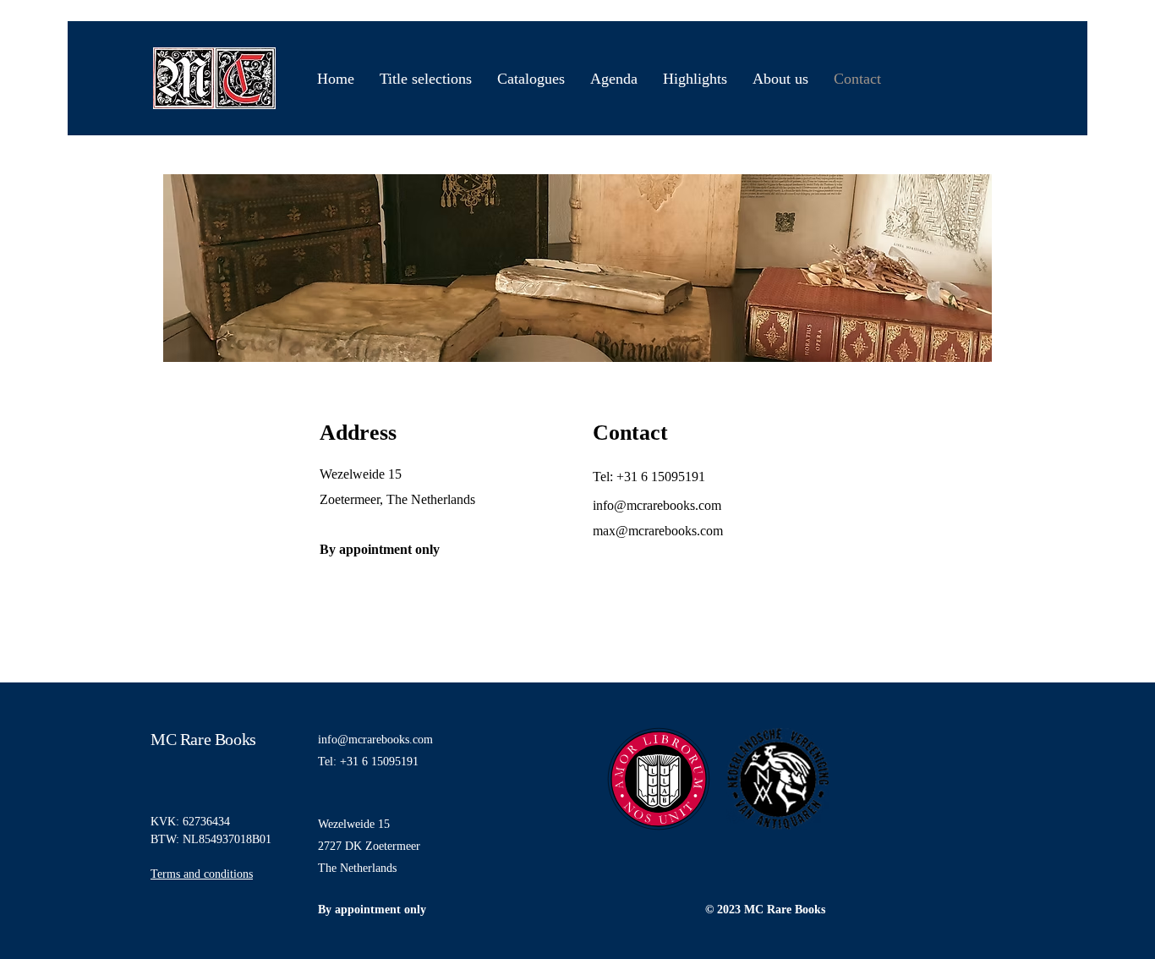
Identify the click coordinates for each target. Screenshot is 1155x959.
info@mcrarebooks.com (375, 739)
